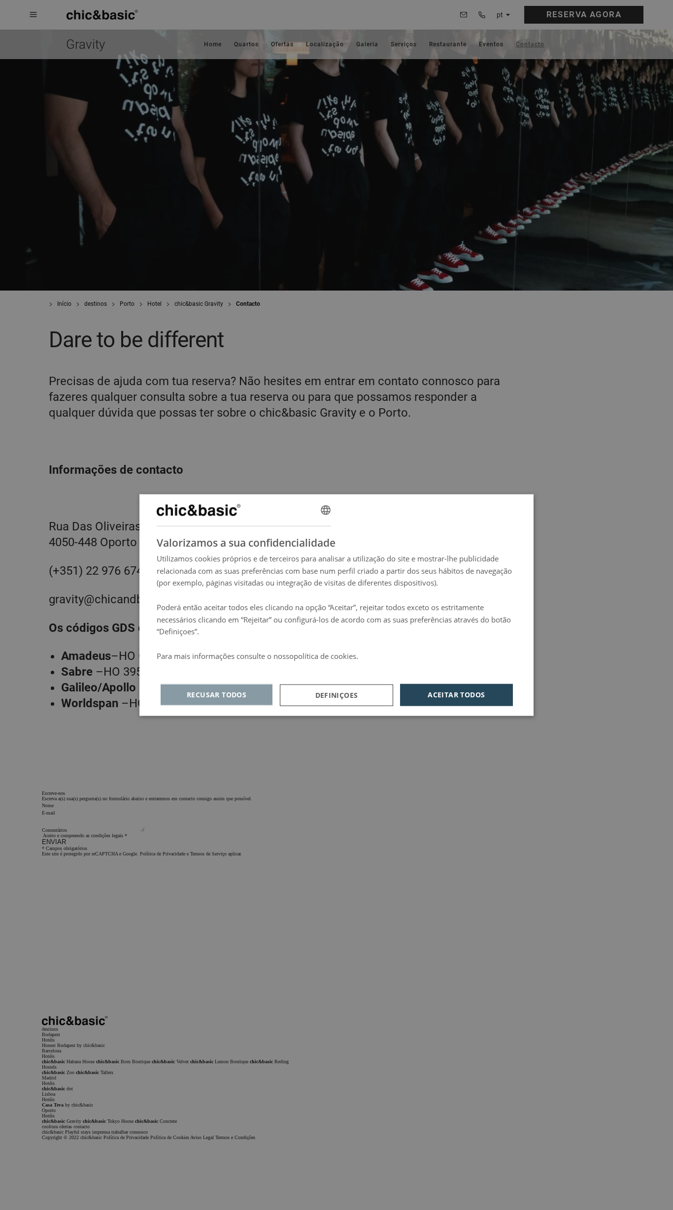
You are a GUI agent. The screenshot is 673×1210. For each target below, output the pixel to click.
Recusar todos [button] (216, 694)
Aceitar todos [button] (456, 694)
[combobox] (326, 510)
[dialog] (336, 605)
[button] (336, 695)
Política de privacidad (193, 668)
